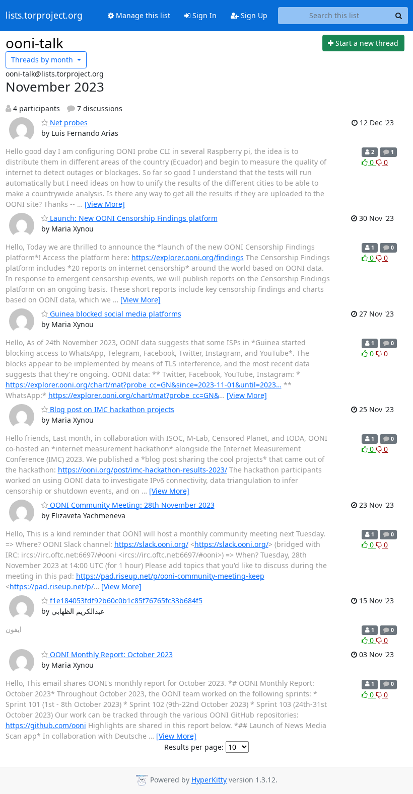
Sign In (203, 15)
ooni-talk (34, 42)
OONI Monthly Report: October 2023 (110, 654)
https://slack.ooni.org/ (151, 544)
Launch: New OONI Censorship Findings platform (133, 218)
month (43, 59)
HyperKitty (209, 780)
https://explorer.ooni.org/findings (187, 257)
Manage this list (142, 15)
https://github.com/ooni (46, 725)
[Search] (399, 15)
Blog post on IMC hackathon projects (111, 409)
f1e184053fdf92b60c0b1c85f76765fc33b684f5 (125, 600)
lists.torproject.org (44, 16)
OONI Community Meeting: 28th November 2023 (131, 505)
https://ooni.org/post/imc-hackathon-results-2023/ (142, 469)
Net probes (68, 122)
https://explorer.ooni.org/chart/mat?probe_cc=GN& (133, 395)
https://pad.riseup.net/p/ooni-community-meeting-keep (170, 576)
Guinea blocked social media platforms (114, 314)
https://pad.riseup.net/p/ (52, 586)
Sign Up (253, 15)
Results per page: (194, 747)
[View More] (105, 204)
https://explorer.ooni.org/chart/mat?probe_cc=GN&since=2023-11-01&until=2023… (144, 384)
